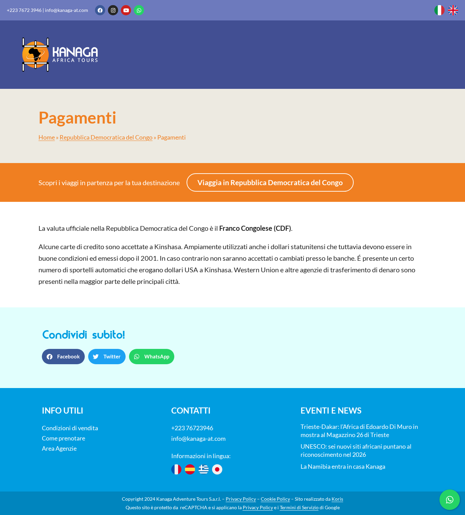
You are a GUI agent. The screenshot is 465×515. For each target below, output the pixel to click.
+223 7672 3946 (24, 10)
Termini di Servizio (299, 507)
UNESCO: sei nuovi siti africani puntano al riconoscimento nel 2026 (356, 450)
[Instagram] (113, 10)
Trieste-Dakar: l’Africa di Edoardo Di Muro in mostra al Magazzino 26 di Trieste (359, 430)
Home (46, 137)
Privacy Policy (241, 499)
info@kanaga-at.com (66, 10)
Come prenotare (63, 438)
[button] (63, 356)
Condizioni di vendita (70, 428)
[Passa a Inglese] (453, 10)
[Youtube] (126, 10)
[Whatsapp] (139, 10)
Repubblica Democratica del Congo (106, 137)
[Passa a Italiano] (439, 10)
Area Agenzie (59, 448)
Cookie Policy (275, 499)
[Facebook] (100, 10)
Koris (337, 499)
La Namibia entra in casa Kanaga (343, 466)
